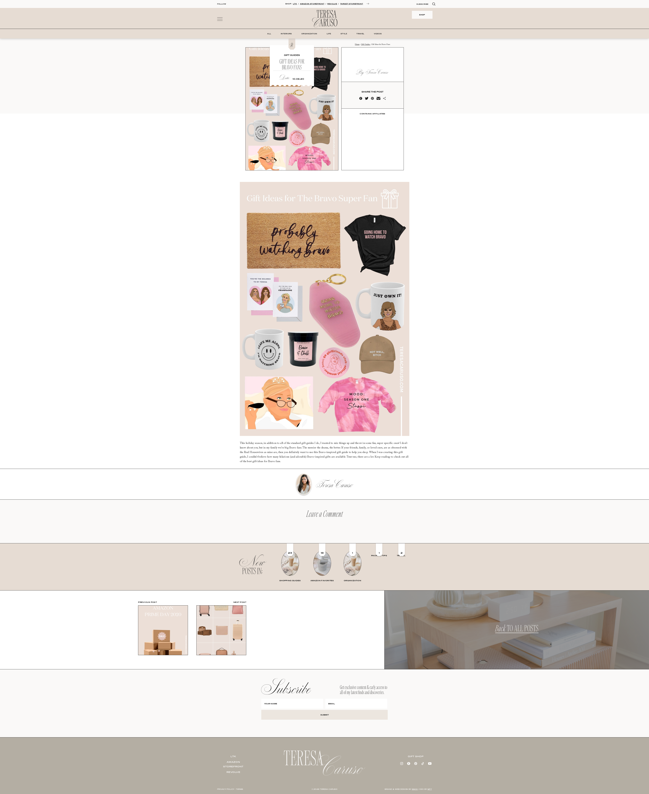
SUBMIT (324, 715)
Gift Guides (365, 44)
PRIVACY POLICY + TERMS (230, 789)
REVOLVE (332, 4)
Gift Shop (415, 756)
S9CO (415, 789)
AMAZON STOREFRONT (312, 4)
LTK (295, 4)
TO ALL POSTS (516, 630)
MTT (430, 789)
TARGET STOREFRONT (351, 4)
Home (357, 44)
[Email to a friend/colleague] (378, 99)
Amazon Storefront (233, 764)
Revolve (233, 772)
